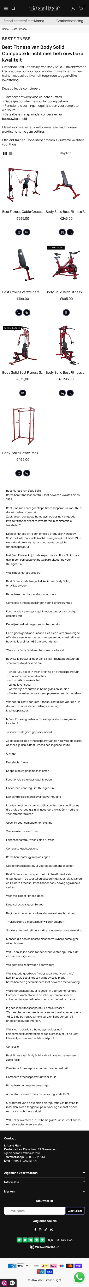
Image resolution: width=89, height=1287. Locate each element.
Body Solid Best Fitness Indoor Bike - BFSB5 (66, 292)
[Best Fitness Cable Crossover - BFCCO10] (22, 184)
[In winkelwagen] (18, 232)
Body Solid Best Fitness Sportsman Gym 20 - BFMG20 (22, 372)
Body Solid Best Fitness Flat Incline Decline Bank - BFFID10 (66, 211)
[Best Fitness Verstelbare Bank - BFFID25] (22, 265)
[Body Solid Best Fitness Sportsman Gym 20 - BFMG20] (22, 345)
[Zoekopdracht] (13, 8)
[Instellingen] (73, 8)
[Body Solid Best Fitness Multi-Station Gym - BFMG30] (66, 345)
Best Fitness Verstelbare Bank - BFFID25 (22, 292)
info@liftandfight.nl (25, 1160)
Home (5, 29)
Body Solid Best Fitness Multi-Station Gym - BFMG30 (66, 372)
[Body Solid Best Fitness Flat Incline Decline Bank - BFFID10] (66, 184)
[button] (81, 8)
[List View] (11, 153)
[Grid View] (5, 153)
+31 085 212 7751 (34, 1157)
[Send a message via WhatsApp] (79, 1277)
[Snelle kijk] (26, 232)
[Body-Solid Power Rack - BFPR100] (22, 425)
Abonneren (75, 1210)
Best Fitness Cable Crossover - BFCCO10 (22, 211)
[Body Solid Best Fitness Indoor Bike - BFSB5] (66, 265)
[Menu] (6, 8)
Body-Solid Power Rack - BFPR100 (22, 453)
